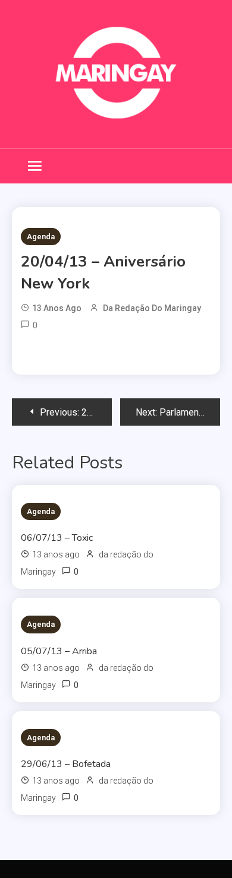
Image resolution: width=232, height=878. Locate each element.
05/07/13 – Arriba (59, 651)
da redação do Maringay (152, 308)
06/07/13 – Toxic (57, 538)
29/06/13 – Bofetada (66, 764)
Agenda (41, 236)
